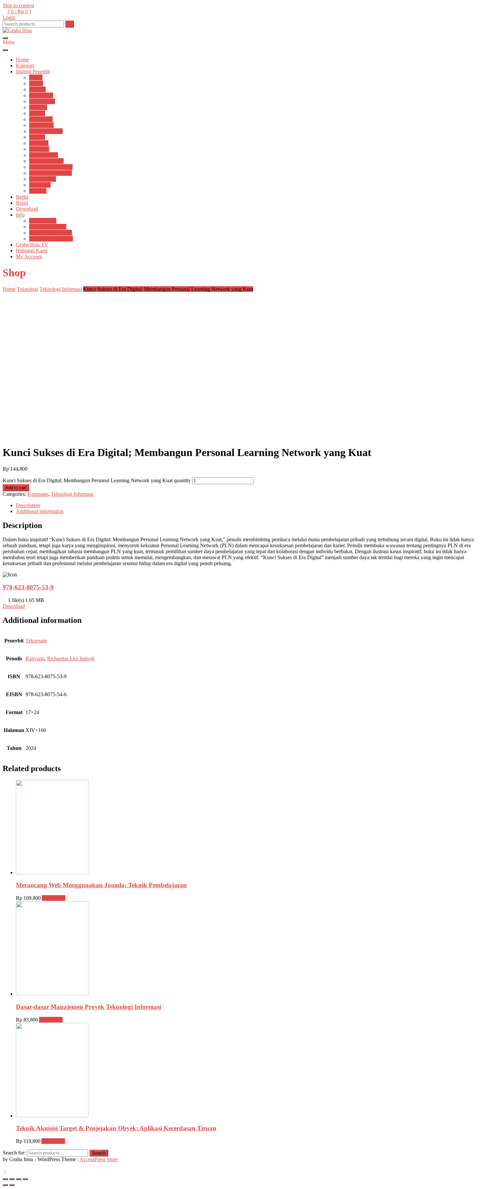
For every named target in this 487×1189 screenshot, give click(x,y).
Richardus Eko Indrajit (70, 658)
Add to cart (16, 487)
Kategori (25, 65)
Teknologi (27, 289)
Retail (22, 203)
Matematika (41, 125)
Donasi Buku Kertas (50, 232)
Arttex (35, 77)
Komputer (37, 494)
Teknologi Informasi (60, 289)
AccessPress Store (99, 1159)
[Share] (12, 1179)
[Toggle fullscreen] (18, 1179)
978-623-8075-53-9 (28, 587)
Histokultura (42, 101)
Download (27, 209)
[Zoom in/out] (25, 1179)
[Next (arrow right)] (12, 1185)
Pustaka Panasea (46, 161)
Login (9, 17)
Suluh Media (42, 179)
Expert (36, 83)
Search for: (14, 1153)
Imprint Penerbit (33, 71)
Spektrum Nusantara (50, 173)
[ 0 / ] (19, 11)
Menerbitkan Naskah (51, 238)
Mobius (37, 137)
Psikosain (39, 149)
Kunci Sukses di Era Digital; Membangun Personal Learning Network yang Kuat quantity (97, 480)
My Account (29, 256)
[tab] (250, 505)
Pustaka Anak (43, 155)
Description (28, 505)
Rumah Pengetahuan (51, 167)
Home (22, 59)
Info (20, 215)
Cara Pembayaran (47, 227)
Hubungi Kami (31, 250)
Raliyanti (35, 658)
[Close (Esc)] (5, 1179)
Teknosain (40, 185)
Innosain (38, 107)
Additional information (40, 511)
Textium (37, 191)
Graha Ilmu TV (32, 244)
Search (99, 1153)
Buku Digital (42, 221)
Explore (37, 89)
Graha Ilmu (41, 95)
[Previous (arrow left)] (5, 1185)
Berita (22, 197)
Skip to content (18, 5)
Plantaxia (38, 143)
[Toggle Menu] (5, 50)
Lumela (37, 113)
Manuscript (41, 119)
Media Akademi (46, 131)
